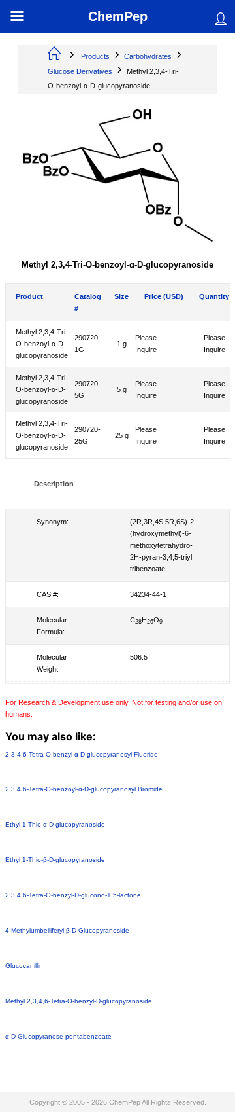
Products (95, 56)
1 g (122, 344)
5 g (122, 389)
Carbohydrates (148, 56)
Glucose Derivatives (80, 71)
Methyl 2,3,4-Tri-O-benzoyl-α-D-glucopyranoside (42, 343)
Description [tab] (54, 484)
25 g (122, 435)
